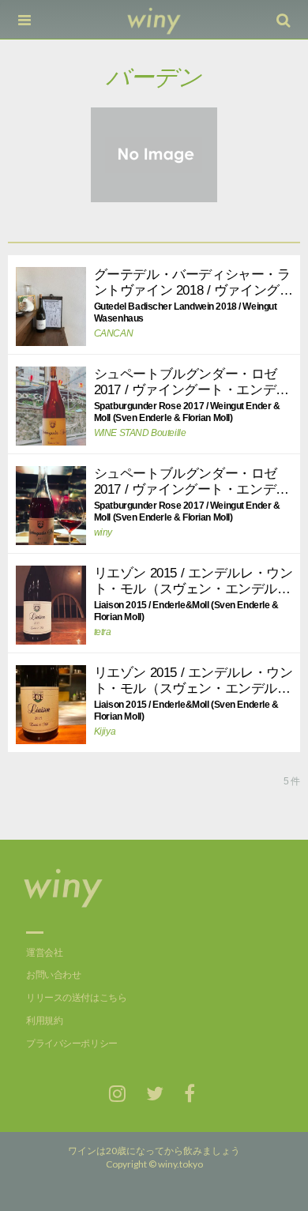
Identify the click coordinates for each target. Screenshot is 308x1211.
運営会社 (44, 952)
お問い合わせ (53, 974)
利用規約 (44, 1020)
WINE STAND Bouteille (140, 432)
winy (103, 532)
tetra (102, 631)
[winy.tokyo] (154, 19)
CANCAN (113, 333)
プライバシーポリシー (72, 1043)
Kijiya (104, 731)
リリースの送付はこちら (76, 997)
